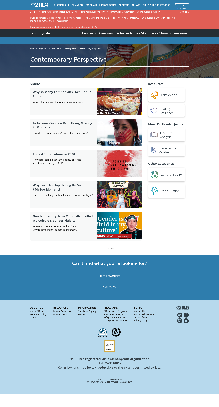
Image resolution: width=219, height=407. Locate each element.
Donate (136, 5)
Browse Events (60, 314)
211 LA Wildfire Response (156, 5)
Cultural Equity (124, 32)
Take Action (141, 32)
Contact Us (139, 311)
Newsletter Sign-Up (87, 311)
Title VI (33, 317)
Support (140, 307)
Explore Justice (107, 5)
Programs (91, 5)
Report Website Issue (144, 314)
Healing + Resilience (161, 32)
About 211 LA (36, 311)
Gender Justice (106, 32)
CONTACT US (109, 286)
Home (32, 49)
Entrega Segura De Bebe (115, 320)
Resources (60, 5)
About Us (124, 5)
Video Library (180, 32)
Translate (183, 8)
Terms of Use (140, 317)
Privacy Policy (140, 320)
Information (75, 5)
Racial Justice (89, 32)
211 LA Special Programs (115, 311)
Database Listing (38, 314)
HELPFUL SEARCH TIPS (109, 276)
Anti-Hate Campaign (113, 314)
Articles (81, 314)
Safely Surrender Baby (114, 317)
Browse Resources (62, 311)
